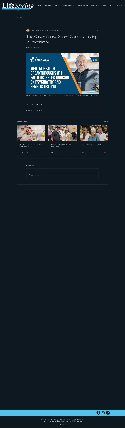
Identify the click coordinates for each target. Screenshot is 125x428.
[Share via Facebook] (27, 104)
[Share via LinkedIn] (37, 104)
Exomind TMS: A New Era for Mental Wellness (30, 145)
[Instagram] (103, 413)
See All (106, 121)
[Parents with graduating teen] (62, 133)
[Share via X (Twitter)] (32, 104)
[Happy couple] (31, 133)
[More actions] (97, 30)
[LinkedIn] (108, 413)
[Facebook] (98, 413)
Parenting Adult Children (92, 144)
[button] (48, 5)
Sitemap (62, 424)
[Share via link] (42, 104)
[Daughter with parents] (94, 133)
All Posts (19, 17)
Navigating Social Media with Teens (61, 145)
